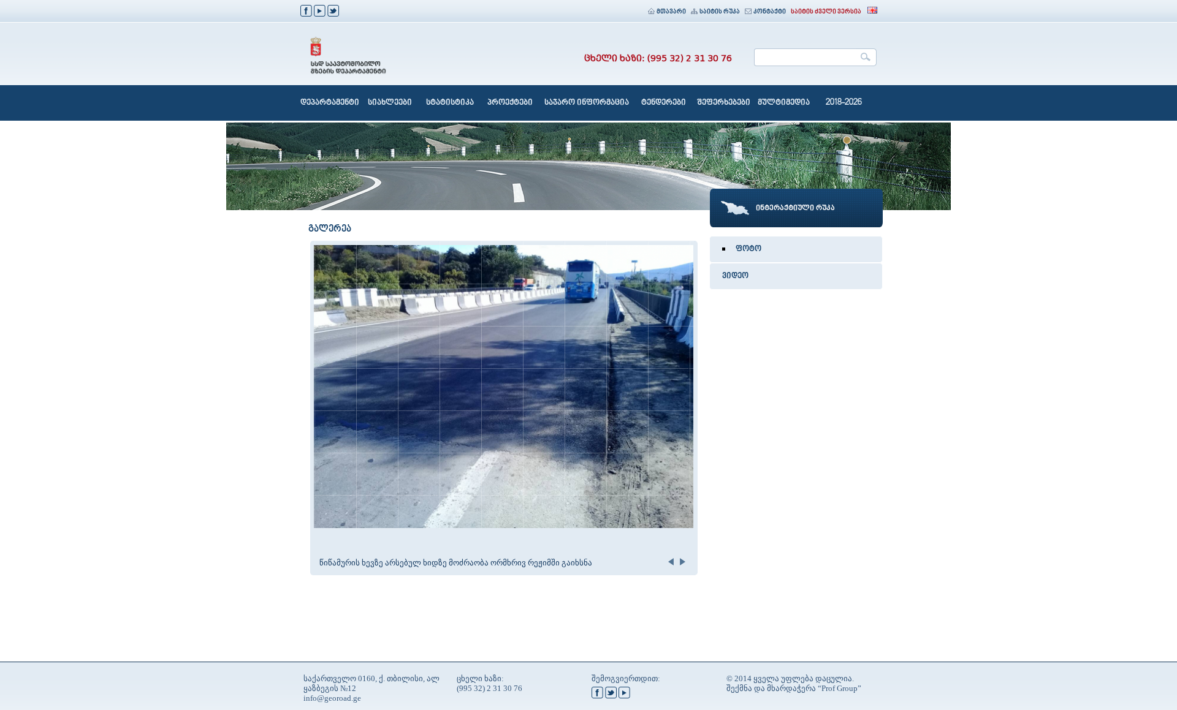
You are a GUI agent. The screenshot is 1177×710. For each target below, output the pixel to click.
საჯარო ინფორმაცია (586, 103)
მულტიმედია (784, 103)
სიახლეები (390, 103)
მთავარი (671, 12)
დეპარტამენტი (329, 103)
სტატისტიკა (450, 103)
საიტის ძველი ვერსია (826, 12)
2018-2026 (844, 103)
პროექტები (510, 103)
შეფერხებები (723, 103)
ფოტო (748, 249)
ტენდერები (663, 103)
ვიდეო (735, 276)
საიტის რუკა (719, 12)
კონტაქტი (769, 12)
